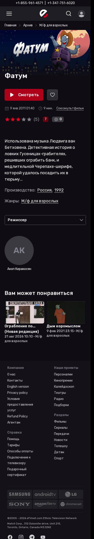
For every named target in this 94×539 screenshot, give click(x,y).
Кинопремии (63, 380)
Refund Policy (17, 416)
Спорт (59, 458)
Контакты (15, 380)
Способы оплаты (20, 451)
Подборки (61, 405)
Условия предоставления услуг (20, 404)
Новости (60, 440)
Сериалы (61, 428)
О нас (11, 374)
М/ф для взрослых (39, 200)
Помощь (13, 439)
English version (18, 387)
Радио (59, 399)
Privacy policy (17, 393)
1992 (59, 190)
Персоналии (63, 374)
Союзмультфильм (70, 108)
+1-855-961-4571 (29, 3)
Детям (59, 452)
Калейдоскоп (64, 387)
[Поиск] (69, 14)
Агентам (13, 422)
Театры (60, 393)
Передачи (61, 434)
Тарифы (13, 445)
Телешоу (61, 446)
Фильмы (60, 422)
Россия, (44, 190)
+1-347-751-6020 (61, 3)
